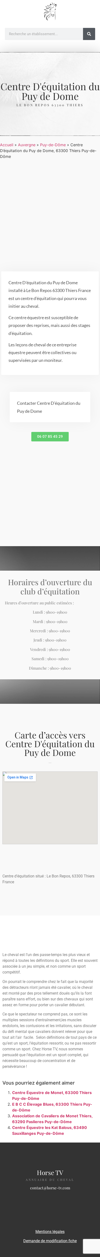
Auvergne (26, 144)
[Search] (89, 34)
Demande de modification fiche (50, 1241)
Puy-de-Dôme (53, 144)
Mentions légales (50, 1231)
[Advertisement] (50, 214)
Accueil (6, 144)
